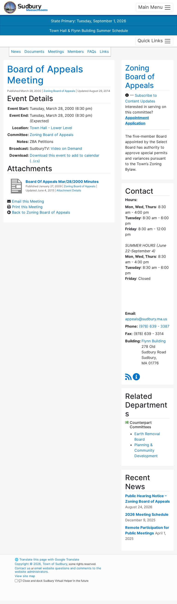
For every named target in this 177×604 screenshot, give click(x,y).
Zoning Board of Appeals (59, 91)
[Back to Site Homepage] (26, 7)
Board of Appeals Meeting (45, 74)
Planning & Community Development (146, 450)
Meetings (56, 51)
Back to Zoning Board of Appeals (41, 212)
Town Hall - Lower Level (51, 127)
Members (76, 51)
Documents (34, 51)
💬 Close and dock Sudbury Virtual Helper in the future (53, 580)
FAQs (91, 51)
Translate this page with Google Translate (47, 559)
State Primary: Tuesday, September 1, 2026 (88, 21)
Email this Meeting (28, 201)
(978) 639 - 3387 (154, 326)
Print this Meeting (27, 206)
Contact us (22, 568)
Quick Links (151, 40)
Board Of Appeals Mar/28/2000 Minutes (62, 181)
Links (104, 51)
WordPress (138, 559)
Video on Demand (66, 148)
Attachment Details (68, 190)
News (16, 51)
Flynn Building (154, 341)
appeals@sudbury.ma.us (146, 319)
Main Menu (151, 7)
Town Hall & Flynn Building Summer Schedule (88, 30)
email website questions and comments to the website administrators (58, 569)
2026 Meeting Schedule (146, 514)
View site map (25, 576)
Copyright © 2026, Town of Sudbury (41, 564)
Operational (146, 585)
